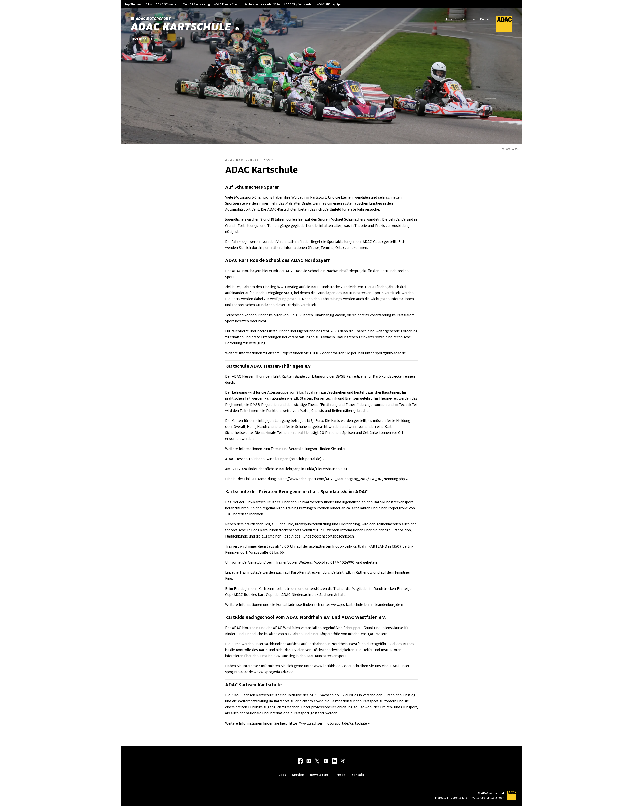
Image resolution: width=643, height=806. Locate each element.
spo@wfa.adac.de (279, 672)
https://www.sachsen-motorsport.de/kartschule (328, 723)
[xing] (342, 761)
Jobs (449, 19)
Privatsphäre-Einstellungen (486, 797)
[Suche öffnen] (152, 39)
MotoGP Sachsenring (196, 4)
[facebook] (300, 761)
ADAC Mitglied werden (298, 4)
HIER (314, 353)
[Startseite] (237, 29)
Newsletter (319, 775)
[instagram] (308, 761)
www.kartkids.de (327, 666)
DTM (149, 4)
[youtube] (325, 761)
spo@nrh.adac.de (239, 672)
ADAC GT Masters (167, 4)
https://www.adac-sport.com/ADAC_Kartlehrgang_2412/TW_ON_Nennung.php (341, 479)
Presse (472, 19)
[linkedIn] (334, 761)
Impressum (441, 797)
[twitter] (317, 761)
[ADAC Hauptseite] (501, 24)
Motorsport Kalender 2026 (262, 4)
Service (460, 19)
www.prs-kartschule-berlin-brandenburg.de (365, 604)
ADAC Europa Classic (227, 4)
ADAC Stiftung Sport (330, 4)
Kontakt (485, 19)
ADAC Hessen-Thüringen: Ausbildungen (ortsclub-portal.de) (273, 459)
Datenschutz (459, 797)
